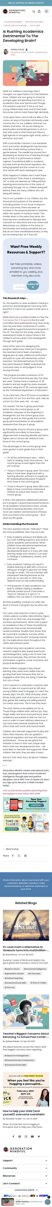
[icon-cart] (39, 11)
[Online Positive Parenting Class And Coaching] (26, 805)
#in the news (34, 973)
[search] (34, 11)
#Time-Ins (10, 987)
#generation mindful (14, 973)
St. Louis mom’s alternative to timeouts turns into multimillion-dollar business (25, 948)
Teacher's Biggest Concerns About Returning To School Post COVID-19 (26, 1035)
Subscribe (33, 285)
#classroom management (17, 1055)
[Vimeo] (39, 1136)
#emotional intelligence (35, 969)
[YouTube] (32, 1136)
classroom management (13, 22)
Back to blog (12, 849)
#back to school (12, 969)
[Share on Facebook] (13, 856)
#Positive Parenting (14, 978)
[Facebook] (13, 1136)
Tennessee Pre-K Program (16, 320)
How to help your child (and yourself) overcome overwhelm (24, 1112)
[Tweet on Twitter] (19, 856)
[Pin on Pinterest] (25, 856)
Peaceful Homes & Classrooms (15, 25)
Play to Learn (35, 25)
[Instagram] (26, 1136)
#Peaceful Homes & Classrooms (19, 1060)
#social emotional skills (15, 983)
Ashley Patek (17, 49)
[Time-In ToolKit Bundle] (26, 823)
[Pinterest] (19, 1136)
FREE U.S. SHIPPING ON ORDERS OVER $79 (26, 3)
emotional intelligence (34, 22)
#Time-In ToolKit (38, 983)
